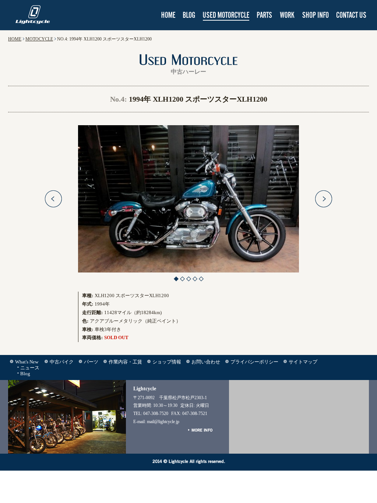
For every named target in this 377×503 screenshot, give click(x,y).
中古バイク (62, 362)
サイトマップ (303, 362)
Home (14, 39)
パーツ (91, 362)
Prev (53, 198)
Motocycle (39, 39)
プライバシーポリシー (254, 362)
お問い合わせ (205, 362)
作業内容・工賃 (125, 362)
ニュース (29, 367)
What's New (26, 362)
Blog (25, 373)
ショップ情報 (166, 362)
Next (323, 198)
